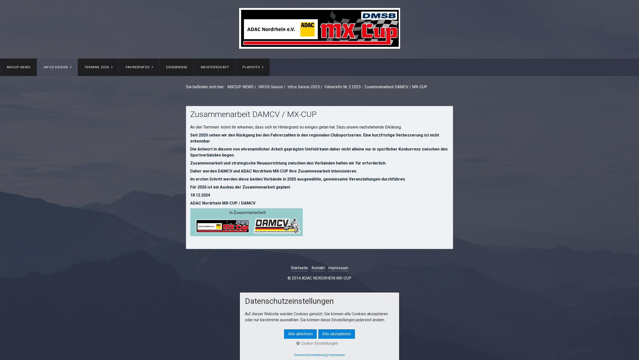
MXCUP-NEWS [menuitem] (18, 67)
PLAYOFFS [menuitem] (251, 67)
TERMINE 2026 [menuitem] (97, 67)
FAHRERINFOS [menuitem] (138, 67)
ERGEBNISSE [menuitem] (176, 67)
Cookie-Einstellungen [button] (319, 343)
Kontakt (318, 268)
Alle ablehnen (300, 334)
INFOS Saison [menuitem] (56, 67)
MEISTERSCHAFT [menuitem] (215, 67)
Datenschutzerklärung (310, 355)
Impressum (338, 268)
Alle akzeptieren (336, 334)
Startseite (299, 268)
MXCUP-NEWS (240, 86)
